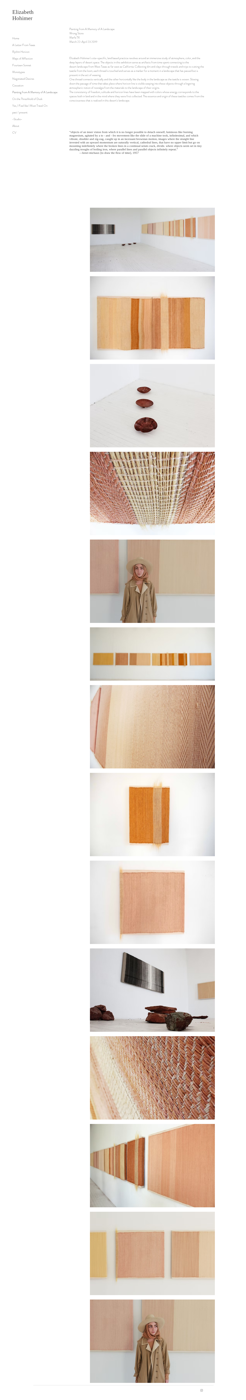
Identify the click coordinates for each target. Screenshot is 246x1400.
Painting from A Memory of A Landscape (34, 92)
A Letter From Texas (23, 45)
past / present (19, 112)
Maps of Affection (22, 58)
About (15, 126)
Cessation (17, 85)
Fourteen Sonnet (21, 65)
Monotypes (18, 72)
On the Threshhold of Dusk (27, 99)
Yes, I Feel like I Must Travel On (29, 106)
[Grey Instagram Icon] (201, 1390)
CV (14, 133)
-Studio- (17, 119)
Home (15, 38)
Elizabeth (23, 12)
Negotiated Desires (23, 79)
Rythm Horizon (20, 52)
